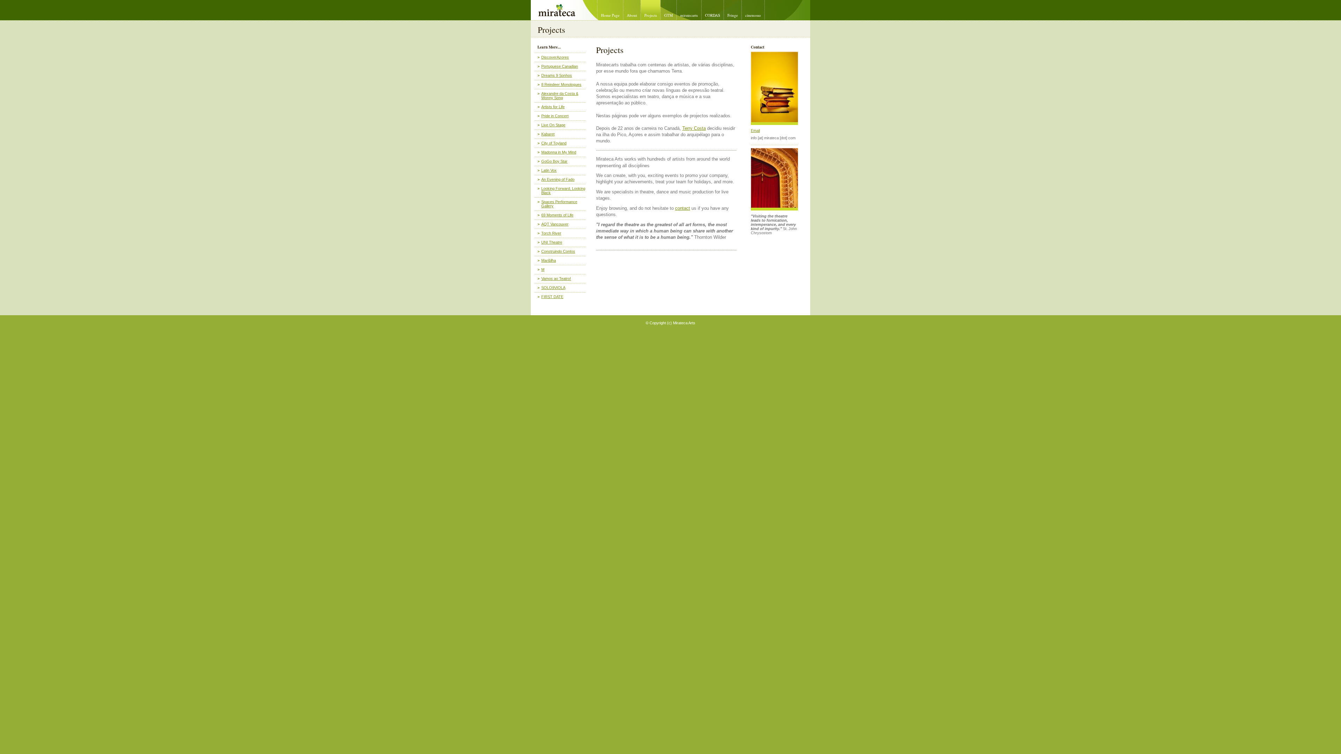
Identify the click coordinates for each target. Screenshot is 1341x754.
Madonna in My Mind (558, 152)
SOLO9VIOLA (553, 288)
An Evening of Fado (557, 179)
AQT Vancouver (555, 224)
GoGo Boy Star (554, 161)
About (632, 15)
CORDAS (712, 15)
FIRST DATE (552, 297)
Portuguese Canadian (559, 66)
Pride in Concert (555, 116)
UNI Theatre (551, 242)
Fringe (732, 15)
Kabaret (548, 134)
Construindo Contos (558, 251)
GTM (668, 15)
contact (682, 208)
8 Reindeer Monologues (561, 84)
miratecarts (689, 15)
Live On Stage (553, 125)
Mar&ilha (548, 260)
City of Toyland (553, 143)
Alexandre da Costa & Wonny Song (559, 95)
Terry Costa (694, 128)
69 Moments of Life (557, 215)
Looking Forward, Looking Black (563, 190)
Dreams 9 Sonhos (556, 75)
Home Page (610, 15)
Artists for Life (553, 107)
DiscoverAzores (555, 57)
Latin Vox (549, 170)
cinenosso (753, 15)
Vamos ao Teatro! (556, 278)
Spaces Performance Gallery (559, 204)
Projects (650, 15)
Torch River (551, 233)
